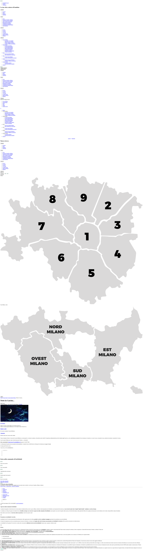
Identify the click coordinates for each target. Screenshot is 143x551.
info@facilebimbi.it (19, 503)
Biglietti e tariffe (3, 428)
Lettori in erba (5, 106)
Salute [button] (4, 58)
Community (5, 489)
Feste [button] (4, 52)
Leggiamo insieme (8, 62)
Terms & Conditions (15, 486)
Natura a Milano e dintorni (9, 42)
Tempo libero (5, 102)
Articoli (4, 136)
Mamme (4, 35)
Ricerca (2, 37)
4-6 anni (4, 31)
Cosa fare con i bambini (9, 40)
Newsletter (4, 491)
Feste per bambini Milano (9, 53)
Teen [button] (3, 55)
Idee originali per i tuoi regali (10, 54)
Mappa (5, 99)
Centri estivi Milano (8, 45)
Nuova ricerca (3, 69)
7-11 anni (4, 32)
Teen (3, 104)
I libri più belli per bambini (9, 63)
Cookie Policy (8, 486)
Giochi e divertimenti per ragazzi (10, 57)
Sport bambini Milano (9, 47)
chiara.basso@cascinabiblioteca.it (14, 442)
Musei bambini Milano (9, 48)
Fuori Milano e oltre (3, 304)
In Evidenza (2, 423)
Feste (4, 103)
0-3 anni (4, 30)
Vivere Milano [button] (5, 39)
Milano (1, 175)
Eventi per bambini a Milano (8, 19)
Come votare (5, 494)
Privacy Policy (3, 486)
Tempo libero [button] (5, 44)
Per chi (4, 29)
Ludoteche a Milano (8, 49)
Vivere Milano (5, 101)
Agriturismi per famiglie (7, 23)
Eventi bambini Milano (9, 46)
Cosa (3, 18)
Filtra (2, 396)
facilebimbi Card (6, 2)
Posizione (2, 174)
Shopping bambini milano (9, 50)
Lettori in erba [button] (5, 61)
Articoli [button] (4, 64)
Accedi (4, 3)
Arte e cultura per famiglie (7, 21)
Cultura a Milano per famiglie (10, 43)
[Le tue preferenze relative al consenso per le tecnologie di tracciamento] (2, 549)
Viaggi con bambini (8, 51)
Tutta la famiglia (5, 34)
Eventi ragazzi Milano (9, 56)
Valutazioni (2, 433)
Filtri (1, 99)
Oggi (3, 12)
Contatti (4, 497)
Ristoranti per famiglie (7, 22)
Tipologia (2, 173)
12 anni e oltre (5, 33)
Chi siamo (4, 496)
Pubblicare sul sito (6, 495)
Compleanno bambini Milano (8, 24)
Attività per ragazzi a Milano (8, 20)
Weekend (4, 14)
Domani (4, 13)
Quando (4, 11)
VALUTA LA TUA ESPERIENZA (6, 447)
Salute (4, 105)
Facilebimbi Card (6, 492)
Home (4, 110)
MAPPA (20, 404)
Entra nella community (4, 481)
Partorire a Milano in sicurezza (10, 60)
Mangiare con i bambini (9, 41)
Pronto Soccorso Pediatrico (9, 59)
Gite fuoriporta (5, 25)
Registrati (4, 4)
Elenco (8, 99)
